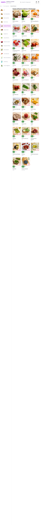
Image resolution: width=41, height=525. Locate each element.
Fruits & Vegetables (6, 6)
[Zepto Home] (3, 2)
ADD (19, 16)
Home (1, 6)
